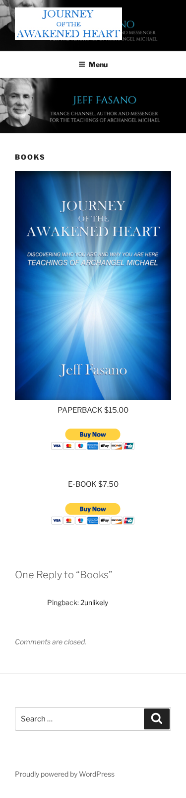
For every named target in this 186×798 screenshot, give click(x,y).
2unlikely (94, 602)
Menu (98, 64)
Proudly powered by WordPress (65, 774)
